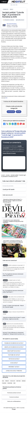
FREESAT (7, 381)
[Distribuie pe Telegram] (13, 124)
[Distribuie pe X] (7, 124)
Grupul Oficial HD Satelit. (9, 153)
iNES (14, 383)
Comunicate (5, 9)
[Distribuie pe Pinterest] (21, 124)
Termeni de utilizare (14, 397)
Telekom (4, 383)
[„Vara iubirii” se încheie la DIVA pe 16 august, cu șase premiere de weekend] (14, 251)
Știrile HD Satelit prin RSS (14, 370)
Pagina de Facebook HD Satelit (14, 343)
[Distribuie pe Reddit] (18, 124)
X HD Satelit (14, 363)
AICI (6, 98)
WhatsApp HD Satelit (14, 351)
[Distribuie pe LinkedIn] (15, 124)
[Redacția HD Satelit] (4, 25)
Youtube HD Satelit (14, 355)
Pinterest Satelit (14, 367)
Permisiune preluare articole (14, 392)
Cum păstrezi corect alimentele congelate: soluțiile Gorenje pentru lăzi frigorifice (13, 221)
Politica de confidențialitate (14, 401)
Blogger (14, 409)
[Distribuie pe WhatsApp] (10, 124)
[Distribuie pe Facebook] (4, 124)
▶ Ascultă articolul (20, 19)
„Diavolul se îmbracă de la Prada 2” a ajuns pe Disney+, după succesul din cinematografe (12, 201)
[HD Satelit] (18, 1)
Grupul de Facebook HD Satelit (14, 347)
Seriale (11, 9)
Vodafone (9, 383)
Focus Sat (12, 381)
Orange (23, 381)
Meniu (4, 2)
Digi (3, 381)
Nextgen (18, 381)
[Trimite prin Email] (24, 124)
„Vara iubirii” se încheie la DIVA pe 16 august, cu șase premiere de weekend (13, 241)
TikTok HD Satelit (14, 359)
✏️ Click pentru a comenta (8, 19)
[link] (14, 207)
